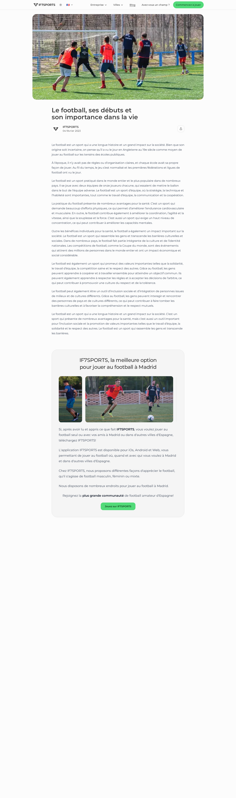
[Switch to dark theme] (60, 4)
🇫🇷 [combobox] (70, 5)
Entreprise (97, 4)
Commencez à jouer (188, 4)
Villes (116, 4)
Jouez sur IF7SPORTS (118, 506)
